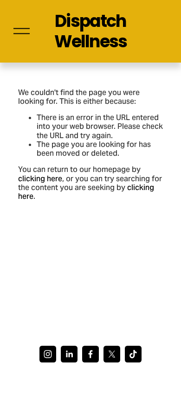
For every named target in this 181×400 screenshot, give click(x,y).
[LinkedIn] (69, 354)
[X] (111, 354)
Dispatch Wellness (90, 31)
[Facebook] (90, 354)
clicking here (40, 179)
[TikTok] (133, 354)
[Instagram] (47, 354)
